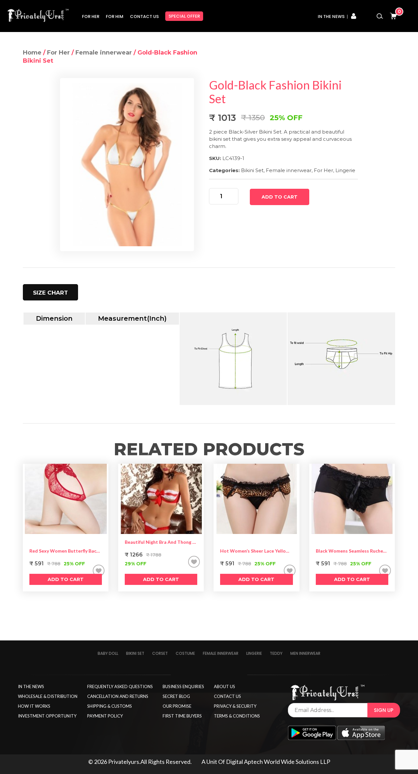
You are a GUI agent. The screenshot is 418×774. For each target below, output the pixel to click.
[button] (98, 570)
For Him (114, 16)
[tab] (50, 292)
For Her (90, 16)
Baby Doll (108, 653)
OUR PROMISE (177, 706)
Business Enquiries (183, 686)
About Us (224, 686)
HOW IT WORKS (34, 706)
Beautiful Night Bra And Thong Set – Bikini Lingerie (161, 542)
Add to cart (279, 197)
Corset (160, 653)
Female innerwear (103, 52)
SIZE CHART (50, 292)
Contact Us (144, 16)
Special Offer (184, 16)
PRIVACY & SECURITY (235, 706)
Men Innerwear (305, 653)
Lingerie (345, 170)
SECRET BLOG (176, 696)
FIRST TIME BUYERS (182, 715)
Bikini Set (252, 170)
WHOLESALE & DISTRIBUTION (47, 696)
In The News (331, 16)
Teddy (276, 653)
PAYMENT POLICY (105, 715)
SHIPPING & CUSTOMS (109, 706)
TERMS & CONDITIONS (237, 715)
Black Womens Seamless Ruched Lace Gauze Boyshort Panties (352, 551)
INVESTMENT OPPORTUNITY (47, 715)
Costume (185, 653)
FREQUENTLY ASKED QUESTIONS (120, 686)
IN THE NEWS (31, 686)
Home (32, 52)
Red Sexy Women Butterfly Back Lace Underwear (65, 551)
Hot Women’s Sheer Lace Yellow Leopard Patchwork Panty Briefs (256, 551)
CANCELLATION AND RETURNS (117, 696)
